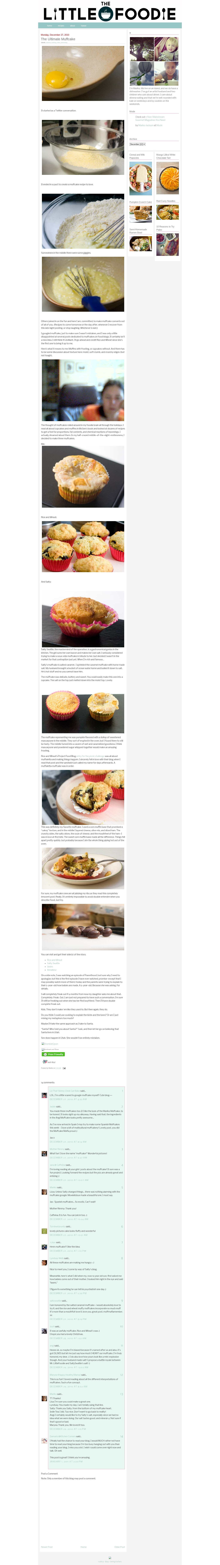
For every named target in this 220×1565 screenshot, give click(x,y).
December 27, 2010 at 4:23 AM (68, 1099)
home (49, 26)
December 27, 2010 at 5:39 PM (68, 1293)
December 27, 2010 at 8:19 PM (68, 1319)
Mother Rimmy (57, 1149)
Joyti (52, 1326)
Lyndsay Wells (57, 1258)
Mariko (53, 1187)
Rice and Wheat (54, 960)
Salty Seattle (53, 963)
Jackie (53, 1107)
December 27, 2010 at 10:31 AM (69, 1235)
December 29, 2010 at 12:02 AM (69, 1367)
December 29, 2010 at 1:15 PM (68, 1429)
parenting (64, 42)
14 (121, 1436)
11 (122, 1345)
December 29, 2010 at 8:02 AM (68, 1387)
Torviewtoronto (57, 1226)
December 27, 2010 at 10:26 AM (69, 1219)
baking (54, 42)
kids (58, 42)
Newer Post (47, 1547)
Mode (159, 125)
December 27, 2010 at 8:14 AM (68, 1142)
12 (121, 1375)
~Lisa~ (53, 1242)
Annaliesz (51, 970)
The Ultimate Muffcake (58, 39)
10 (121, 1326)
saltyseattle (55, 1301)
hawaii (83, 26)
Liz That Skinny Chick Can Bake (65, 1091)
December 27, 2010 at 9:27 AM (68, 1158)
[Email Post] (64, 1068)
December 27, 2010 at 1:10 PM (68, 1251)
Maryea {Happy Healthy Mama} (65, 1375)
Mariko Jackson (146, 125)
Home (84, 1547)
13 (121, 1394)
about (72, 26)
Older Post (119, 1547)
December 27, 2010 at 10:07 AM (69, 1180)
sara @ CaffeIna (57, 1165)
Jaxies (50, 967)
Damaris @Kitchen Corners (63, 1436)
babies (48, 42)
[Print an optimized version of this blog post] (53, 1056)
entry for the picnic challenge (90, 756)
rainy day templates (110, 1562)
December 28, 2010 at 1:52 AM (68, 1338)
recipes (61, 26)
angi (52, 1346)
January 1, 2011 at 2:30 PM (66, 1462)
